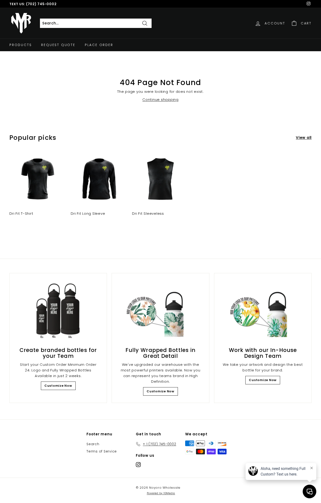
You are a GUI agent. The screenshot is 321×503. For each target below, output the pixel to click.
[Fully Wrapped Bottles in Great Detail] (160, 311)
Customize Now (58, 385)
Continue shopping (160, 99)
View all (304, 137)
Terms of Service (101, 451)
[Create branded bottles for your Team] (58, 311)
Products (20, 45)
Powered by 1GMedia (161, 493)
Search (92, 444)
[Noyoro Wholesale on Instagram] (138, 464)
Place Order (99, 45)
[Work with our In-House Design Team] (262, 311)
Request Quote (58, 45)
